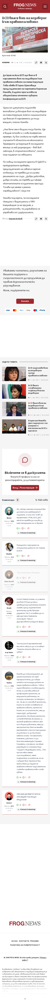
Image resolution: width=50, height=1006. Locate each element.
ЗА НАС (14, 941)
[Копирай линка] (36, 62)
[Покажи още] (25, 999)
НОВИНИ (5, 62)
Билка (9, 554)
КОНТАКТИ (24, 941)
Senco (9, 803)
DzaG (9, 608)
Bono (9, 518)
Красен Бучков (15, 218)
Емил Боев (9, 581)
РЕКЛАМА (34, 941)
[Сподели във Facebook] (41, 62)
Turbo (9, 682)
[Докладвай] (28, 528)
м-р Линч (9, 652)
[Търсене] (5, 6)
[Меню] (45, 6)
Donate (25, 301)
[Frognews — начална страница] (25, 923)
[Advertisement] (25, 867)
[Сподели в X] (46, 62)
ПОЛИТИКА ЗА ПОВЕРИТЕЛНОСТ (25, 945)
